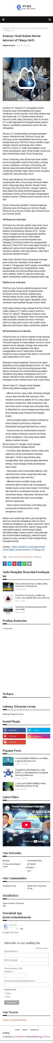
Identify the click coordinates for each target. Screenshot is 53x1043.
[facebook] (14, 730)
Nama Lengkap (10, 960)
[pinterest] (14, 736)
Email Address (11, 951)
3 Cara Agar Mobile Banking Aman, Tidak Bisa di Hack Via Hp (30, 784)
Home (17, 1030)
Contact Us (34, 1030)
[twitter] (38, 730)
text (8, 997)
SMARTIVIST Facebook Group (36, 887)
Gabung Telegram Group (13, 714)
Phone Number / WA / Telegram (13, 970)
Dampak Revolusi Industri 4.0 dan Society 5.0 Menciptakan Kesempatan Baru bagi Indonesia (31, 772)
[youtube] (14, 742)
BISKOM (6, 860)
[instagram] (38, 736)
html (9, 993)
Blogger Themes (43, 1037)
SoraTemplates (18, 1037)
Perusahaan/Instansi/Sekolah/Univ (19, 981)
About (25, 1030)
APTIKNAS (31, 864)
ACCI (29, 871)
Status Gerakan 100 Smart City (13, 904)
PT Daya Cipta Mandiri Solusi (12, 865)
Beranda (6, 28)
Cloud (10, 557)
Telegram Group (9, 886)
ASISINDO (30, 867)
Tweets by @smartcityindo (14, 1020)
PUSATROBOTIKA (34, 860)
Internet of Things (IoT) (23, 557)
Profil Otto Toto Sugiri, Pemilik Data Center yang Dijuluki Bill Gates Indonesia (32, 596)
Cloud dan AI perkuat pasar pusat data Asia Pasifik (31, 608)
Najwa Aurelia (9, 45)
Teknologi (14, 28)
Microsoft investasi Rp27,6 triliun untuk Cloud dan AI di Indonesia (31, 584)
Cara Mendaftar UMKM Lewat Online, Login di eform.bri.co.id (32, 759)
